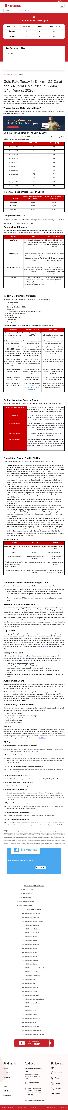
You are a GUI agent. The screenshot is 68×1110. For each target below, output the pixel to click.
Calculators (7, 1091)
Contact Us (7, 1095)
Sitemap (33, 1107)
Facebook (58, 1073)
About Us (6, 1073)
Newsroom (7, 1077)
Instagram (57, 1083)
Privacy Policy (22, 1107)
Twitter (56, 1078)
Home (5, 1068)
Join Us (6, 1082)
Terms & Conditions (7, 1107)
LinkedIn (57, 1088)
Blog (5, 1086)
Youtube (57, 1093)
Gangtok (10, 53)
